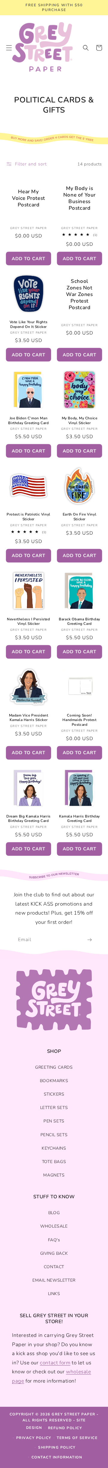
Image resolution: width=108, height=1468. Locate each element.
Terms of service (77, 1437)
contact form (55, 1362)
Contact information (57, 1457)
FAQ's (54, 1240)
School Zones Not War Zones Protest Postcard (79, 294)
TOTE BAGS (54, 1162)
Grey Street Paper (73, 1414)
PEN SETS (54, 1121)
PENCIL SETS (54, 1135)
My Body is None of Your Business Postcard (79, 198)
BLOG (54, 1213)
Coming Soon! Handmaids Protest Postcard (79, 720)
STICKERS (54, 1094)
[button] (85, 47)
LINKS (54, 1294)
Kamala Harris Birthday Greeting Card (79, 818)
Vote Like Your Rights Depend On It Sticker (29, 324)
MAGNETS (53, 1175)
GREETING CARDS (54, 1067)
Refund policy (65, 1428)
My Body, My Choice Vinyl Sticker (80, 420)
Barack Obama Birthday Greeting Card (79, 621)
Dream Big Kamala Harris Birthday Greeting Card (28, 818)
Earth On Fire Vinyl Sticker (79, 516)
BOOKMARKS (54, 1081)
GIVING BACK (54, 1253)
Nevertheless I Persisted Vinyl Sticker (28, 621)
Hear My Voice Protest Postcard (28, 198)
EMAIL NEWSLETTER (54, 1280)
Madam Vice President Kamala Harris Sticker (28, 718)
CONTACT (54, 1267)
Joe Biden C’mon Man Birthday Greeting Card (28, 420)
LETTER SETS (54, 1107)
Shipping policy (57, 1447)
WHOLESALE (54, 1226)
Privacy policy (33, 1437)
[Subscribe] (89, 940)
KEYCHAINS (54, 1148)
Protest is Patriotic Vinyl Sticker (28, 516)
